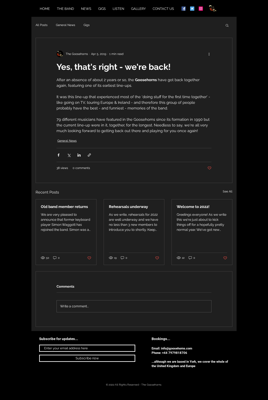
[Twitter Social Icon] (192, 8)
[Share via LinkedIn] (79, 155)
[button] (227, 25)
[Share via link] (89, 155)
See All (227, 191)
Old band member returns (64, 206)
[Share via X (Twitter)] (69, 155)
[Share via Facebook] (59, 155)
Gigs (87, 25)
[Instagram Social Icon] (201, 8)
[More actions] (208, 53)
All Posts (42, 25)
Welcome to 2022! (193, 206)
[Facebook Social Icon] (184, 8)
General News (65, 25)
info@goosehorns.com (176, 348)
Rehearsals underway (128, 206)
